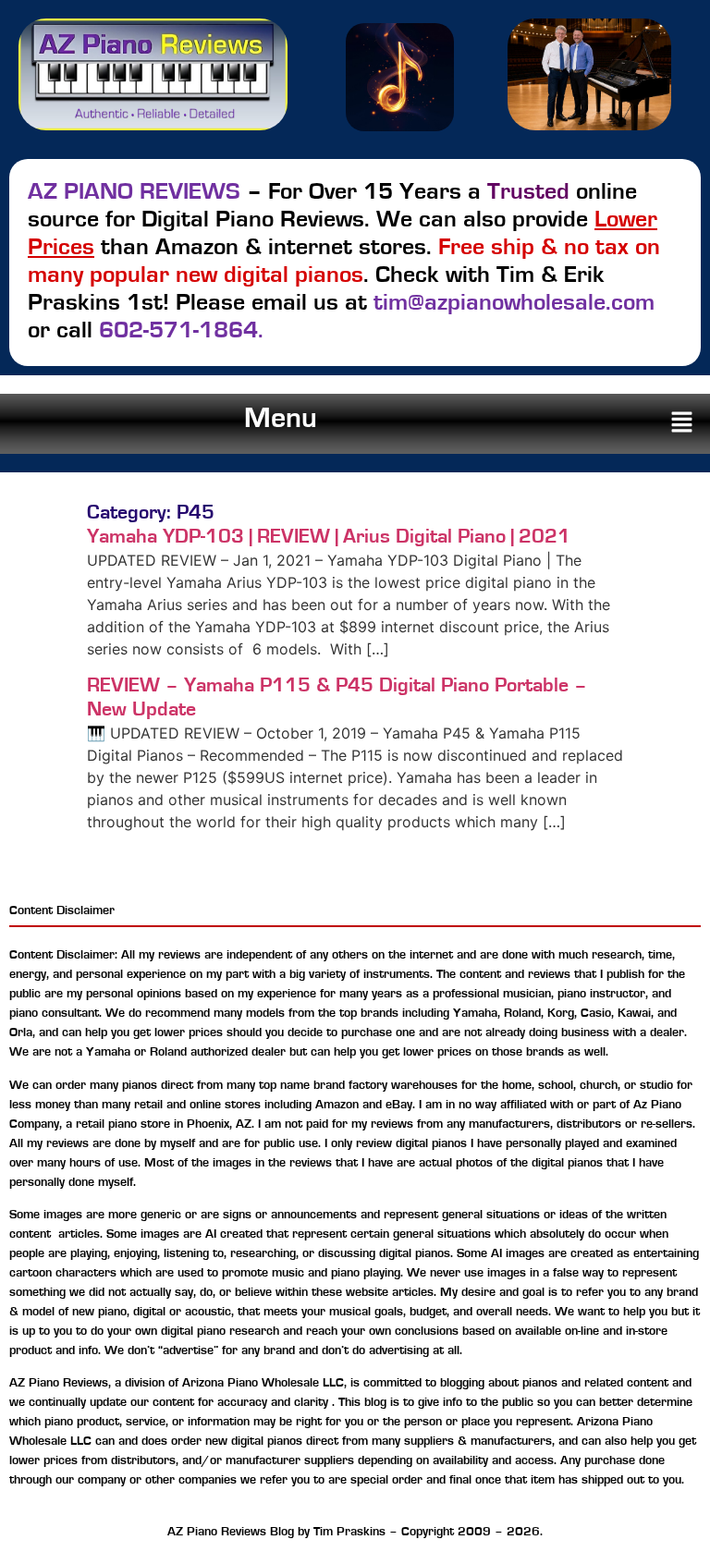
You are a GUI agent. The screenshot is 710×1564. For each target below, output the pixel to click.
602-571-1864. (181, 330)
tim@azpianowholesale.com (514, 302)
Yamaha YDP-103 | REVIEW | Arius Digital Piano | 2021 (328, 536)
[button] (682, 423)
